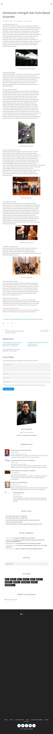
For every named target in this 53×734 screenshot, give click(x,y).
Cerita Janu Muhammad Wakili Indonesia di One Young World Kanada (23, 520)
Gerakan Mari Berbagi (15, 319)
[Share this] (8, 323)
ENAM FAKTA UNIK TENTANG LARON (19, 482)
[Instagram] (19, 725)
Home (5, 719)
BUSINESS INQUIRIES (37, 719)
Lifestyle (38, 579)
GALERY (47, 719)
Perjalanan (34, 319)
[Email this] (4, 323)
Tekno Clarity (9, 538)
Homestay (26, 319)
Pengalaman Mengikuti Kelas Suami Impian (24, 538)
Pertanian (16, 582)
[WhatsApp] (34, 725)
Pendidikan (7, 582)
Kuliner (32, 579)
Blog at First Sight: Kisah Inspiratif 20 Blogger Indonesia (29, 548)
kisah (30, 319)
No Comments (28, 21)
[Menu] (1, 4)
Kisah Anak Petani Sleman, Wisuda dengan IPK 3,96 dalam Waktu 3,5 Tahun (24, 524)
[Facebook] (26, 725)
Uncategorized (19, 21)
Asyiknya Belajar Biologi (18, 492)
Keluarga (25, 579)
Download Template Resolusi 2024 (14, 522)
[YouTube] (30, 725)
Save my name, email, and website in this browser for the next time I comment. (24, 385)
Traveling (33, 582)
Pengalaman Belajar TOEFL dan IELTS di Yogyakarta (23, 460)
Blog (27, 719)
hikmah (21, 319)
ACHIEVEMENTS (20, 719)
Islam (19, 579)
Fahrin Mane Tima (10, 545)
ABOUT (12, 719)
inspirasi (12, 579)
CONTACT (26, 721)
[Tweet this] (12, 323)
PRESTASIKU (40, 319)
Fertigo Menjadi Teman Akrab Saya (11, 349)
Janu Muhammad (16, 454)
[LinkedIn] (22, 725)
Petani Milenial (25, 582)
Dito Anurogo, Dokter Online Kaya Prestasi (21, 450)
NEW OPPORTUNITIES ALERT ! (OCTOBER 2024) (16, 516)
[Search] (51, 4)
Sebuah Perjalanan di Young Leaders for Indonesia (23, 470)
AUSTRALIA (6, 319)
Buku (6, 579)
